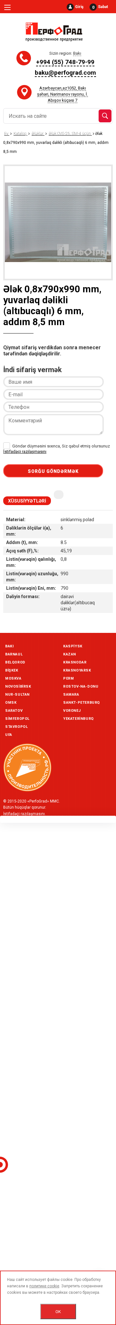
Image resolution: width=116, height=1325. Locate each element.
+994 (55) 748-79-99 (65, 62)
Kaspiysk (72, 646)
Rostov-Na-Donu (80, 686)
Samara (71, 694)
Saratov (14, 711)
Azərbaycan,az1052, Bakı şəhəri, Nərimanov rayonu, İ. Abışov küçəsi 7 (62, 94)
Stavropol (16, 727)
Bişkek (11, 670)
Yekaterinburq (78, 719)
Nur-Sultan (17, 694)
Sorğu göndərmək (53, 471)
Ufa (8, 735)
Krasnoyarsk (77, 670)
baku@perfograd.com (65, 72)
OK (58, 1311)
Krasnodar (74, 662)
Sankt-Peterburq (81, 702)
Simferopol (17, 719)
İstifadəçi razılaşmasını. (24, 814)
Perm (68, 678)
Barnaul (14, 654)
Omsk (10, 702)
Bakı (9, 646)
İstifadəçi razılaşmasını (24, 451)
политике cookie (44, 1286)
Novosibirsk (18, 686)
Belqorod (15, 662)
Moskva (13, 678)
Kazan (69, 654)
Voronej (72, 711)
